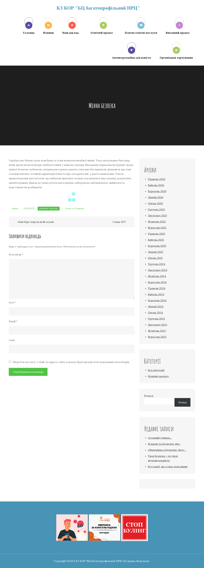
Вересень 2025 (157, 227)
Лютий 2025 (155, 251)
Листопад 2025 (157, 215)
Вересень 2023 (157, 336)
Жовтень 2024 (157, 276)
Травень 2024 (156, 288)
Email (13, 321)
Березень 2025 (157, 245)
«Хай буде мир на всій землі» (35, 221)
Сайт (12, 340)
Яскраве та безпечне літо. (164, 443)
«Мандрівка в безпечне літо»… (167, 449)
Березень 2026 (157, 191)
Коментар (16, 254)
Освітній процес (102, 32)
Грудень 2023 (156, 318)
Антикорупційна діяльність (131, 57)
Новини (48, 32)
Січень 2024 (155, 312)
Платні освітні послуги (141, 32)
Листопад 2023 (157, 324)
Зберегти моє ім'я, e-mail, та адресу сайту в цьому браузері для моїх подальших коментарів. (71, 362)
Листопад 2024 (157, 270)
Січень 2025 (155, 258)
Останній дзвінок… (160, 437)
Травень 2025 (156, 233)
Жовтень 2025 (157, 221)
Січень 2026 (155, 203)
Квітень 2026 (156, 185)
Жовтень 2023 (157, 330)
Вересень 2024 (157, 282)
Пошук (148, 395)
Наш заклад (70, 32)
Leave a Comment (74, 208)
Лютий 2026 (155, 197)
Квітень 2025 (156, 239)
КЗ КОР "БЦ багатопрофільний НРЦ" (98, 8)
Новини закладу (48, 208)
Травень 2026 (156, 179)
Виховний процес (178, 32)
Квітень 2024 (156, 294)
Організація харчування (176, 57)
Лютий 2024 (155, 306)
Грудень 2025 (156, 209)
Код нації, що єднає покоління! (168, 466)
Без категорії (156, 370)
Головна (28, 32)
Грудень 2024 (156, 264)
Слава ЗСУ (119, 221)
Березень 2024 (157, 300)
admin (15, 208)
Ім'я (12, 302)
